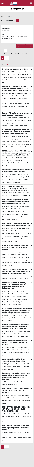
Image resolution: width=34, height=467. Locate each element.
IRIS (2, 17)
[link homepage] (5, 3)
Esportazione (20, 46)
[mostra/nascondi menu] (31, 3)
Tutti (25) (29, 46)
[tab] (3, 65)
